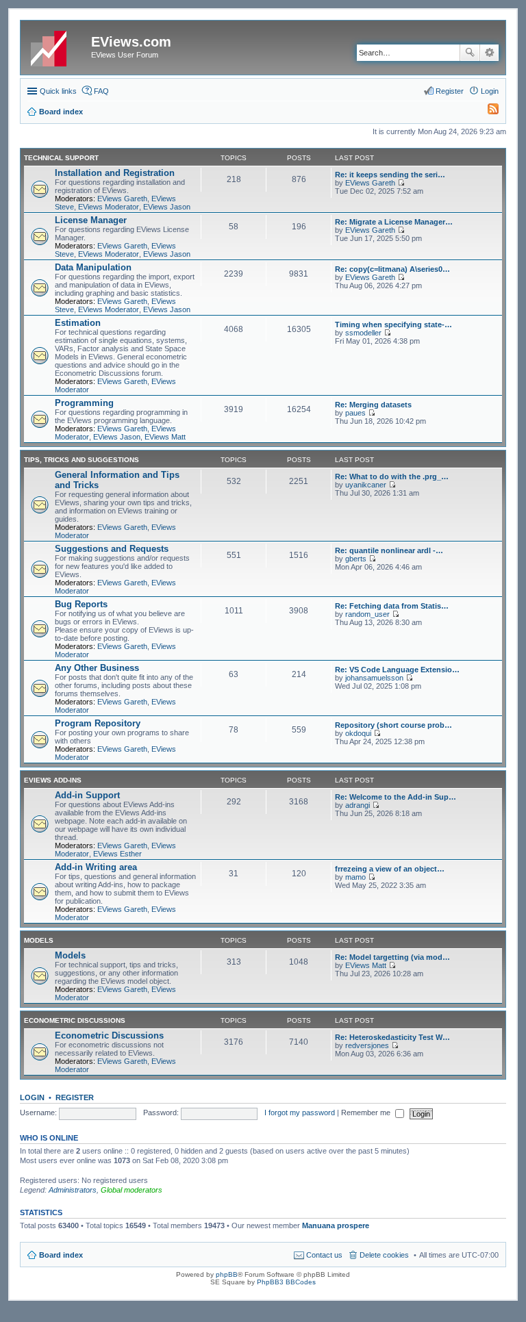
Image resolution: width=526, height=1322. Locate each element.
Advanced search (489, 53)
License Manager (91, 220)
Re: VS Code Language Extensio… (397, 669)
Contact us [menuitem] (324, 1255)
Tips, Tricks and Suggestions (81, 459)
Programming (84, 403)
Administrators (73, 1190)
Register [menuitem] (450, 91)
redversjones (367, 1045)
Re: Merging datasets (373, 405)
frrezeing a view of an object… (389, 869)
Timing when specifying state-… (393, 324)
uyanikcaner (365, 485)
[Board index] (57, 46)
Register (74, 1097)
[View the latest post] (401, 183)
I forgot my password (299, 1112)
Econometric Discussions (74, 1020)
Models (38, 940)
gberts (355, 559)
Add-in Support (87, 795)
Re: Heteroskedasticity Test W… (392, 1037)
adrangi (357, 805)
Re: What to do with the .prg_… (392, 476)
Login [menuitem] (490, 91)
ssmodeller (363, 333)
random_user (367, 614)
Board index (61, 1255)
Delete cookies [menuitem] (384, 1255)
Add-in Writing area (96, 867)
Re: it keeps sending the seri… (390, 174)
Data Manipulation (93, 267)
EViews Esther (117, 854)
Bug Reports (81, 604)
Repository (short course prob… (393, 725)
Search (470, 53)
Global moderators (131, 1190)
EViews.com (131, 41)
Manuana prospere (335, 1225)
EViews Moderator (108, 207)
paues (355, 413)
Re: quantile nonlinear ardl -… (389, 550)
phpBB (227, 1274)
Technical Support (61, 158)
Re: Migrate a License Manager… (394, 222)
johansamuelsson (374, 678)
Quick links (58, 91)
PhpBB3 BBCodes (286, 1282)
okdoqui (358, 733)
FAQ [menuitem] (101, 91)
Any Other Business (97, 668)
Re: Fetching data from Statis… (392, 606)
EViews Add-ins (53, 780)
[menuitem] (487, 111)
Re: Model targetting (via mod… (392, 957)
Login (32, 1097)
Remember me (366, 1112)
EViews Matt (165, 437)
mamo (355, 877)
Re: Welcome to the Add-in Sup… (395, 797)
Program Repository (97, 723)
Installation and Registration (115, 173)
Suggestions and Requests (111, 549)
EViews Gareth (122, 198)
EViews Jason (166, 207)
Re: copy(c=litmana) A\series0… (392, 269)
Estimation (78, 323)
